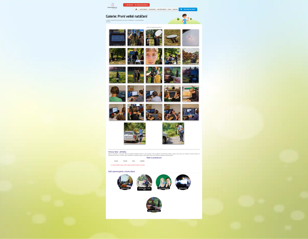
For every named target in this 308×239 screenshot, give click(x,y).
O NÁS (169, 9)
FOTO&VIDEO (152, 9)
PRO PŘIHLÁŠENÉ (161, 9)
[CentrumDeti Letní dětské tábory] (112, 8)
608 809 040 (129, 5)
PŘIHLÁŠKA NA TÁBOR (189, 9)
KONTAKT (175, 9)
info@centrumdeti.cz (142, 5)
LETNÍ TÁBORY (143, 9)
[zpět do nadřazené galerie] (154, 27)
